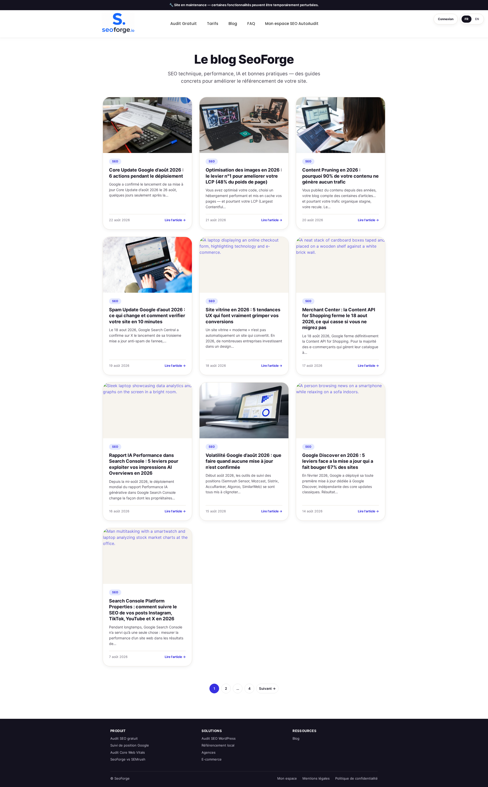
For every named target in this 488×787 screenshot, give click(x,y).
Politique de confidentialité (356, 778)
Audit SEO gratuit (124, 738)
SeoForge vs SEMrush (127, 759)
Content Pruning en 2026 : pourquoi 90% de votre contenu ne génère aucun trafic (340, 176)
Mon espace (287, 778)
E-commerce (212, 759)
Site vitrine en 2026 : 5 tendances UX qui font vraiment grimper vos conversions (243, 315)
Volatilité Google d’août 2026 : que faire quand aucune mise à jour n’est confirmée (243, 461)
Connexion (445, 19)
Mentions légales (316, 778)
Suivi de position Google (129, 745)
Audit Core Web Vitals (127, 752)
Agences (209, 752)
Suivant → (267, 688)
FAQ (251, 23)
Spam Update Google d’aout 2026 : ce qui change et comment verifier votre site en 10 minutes (147, 315)
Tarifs (212, 23)
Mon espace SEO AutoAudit (291, 23)
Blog (232, 23)
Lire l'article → (175, 220)
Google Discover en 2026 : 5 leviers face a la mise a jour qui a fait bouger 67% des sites (337, 461)
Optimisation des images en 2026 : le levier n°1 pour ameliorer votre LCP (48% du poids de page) (244, 176)
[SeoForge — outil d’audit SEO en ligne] (118, 23)
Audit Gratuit (183, 23)
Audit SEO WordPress (219, 738)
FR (466, 19)
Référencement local (218, 745)
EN (477, 19)
